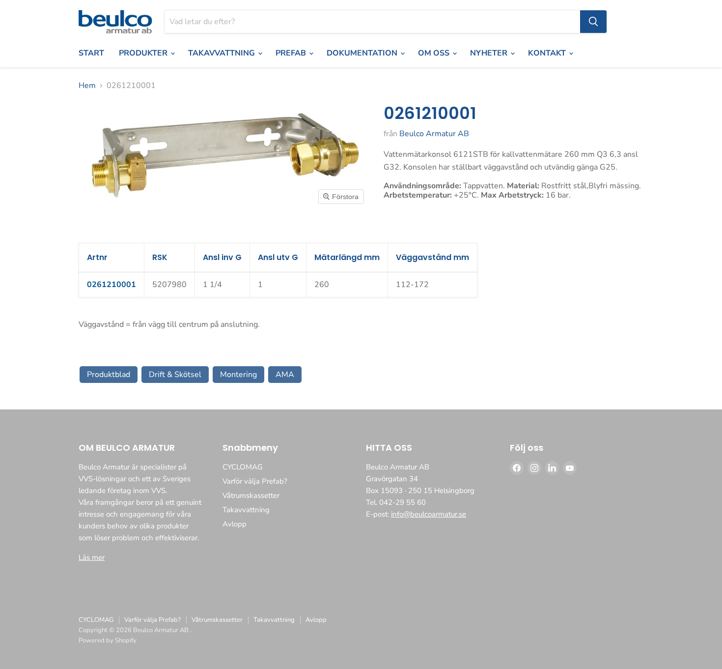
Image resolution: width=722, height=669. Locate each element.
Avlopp (234, 524)
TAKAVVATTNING (222, 53)
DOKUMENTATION (363, 53)
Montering (238, 374)
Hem (87, 85)
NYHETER (489, 53)
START (91, 53)
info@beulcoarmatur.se (428, 514)
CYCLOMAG (242, 467)
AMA (285, 374)
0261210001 (111, 284)
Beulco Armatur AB (434, 133)
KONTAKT (548, 53)
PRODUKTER (144, 53)
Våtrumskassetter (250, 495)
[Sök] (593, 21)
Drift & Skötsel (175, 374)
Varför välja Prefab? (254, 481)
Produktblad (108, 374)
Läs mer (92, 557)
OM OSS (434, 53)
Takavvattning (246, 510)
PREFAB (292, 53)
